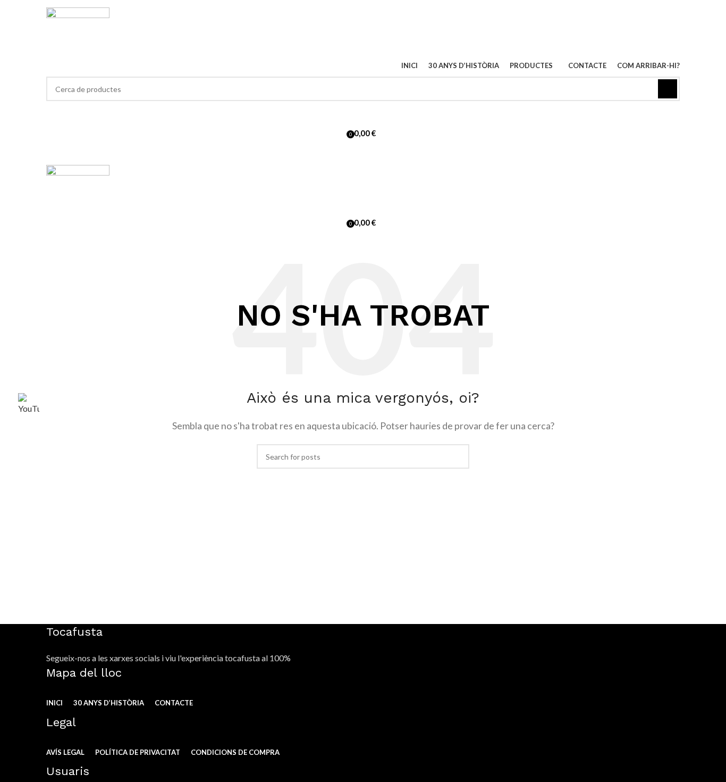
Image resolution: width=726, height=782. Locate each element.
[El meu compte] (363, 111)
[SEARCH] (667, 88)
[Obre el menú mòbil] (363, 154)
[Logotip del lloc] (77, 29)
